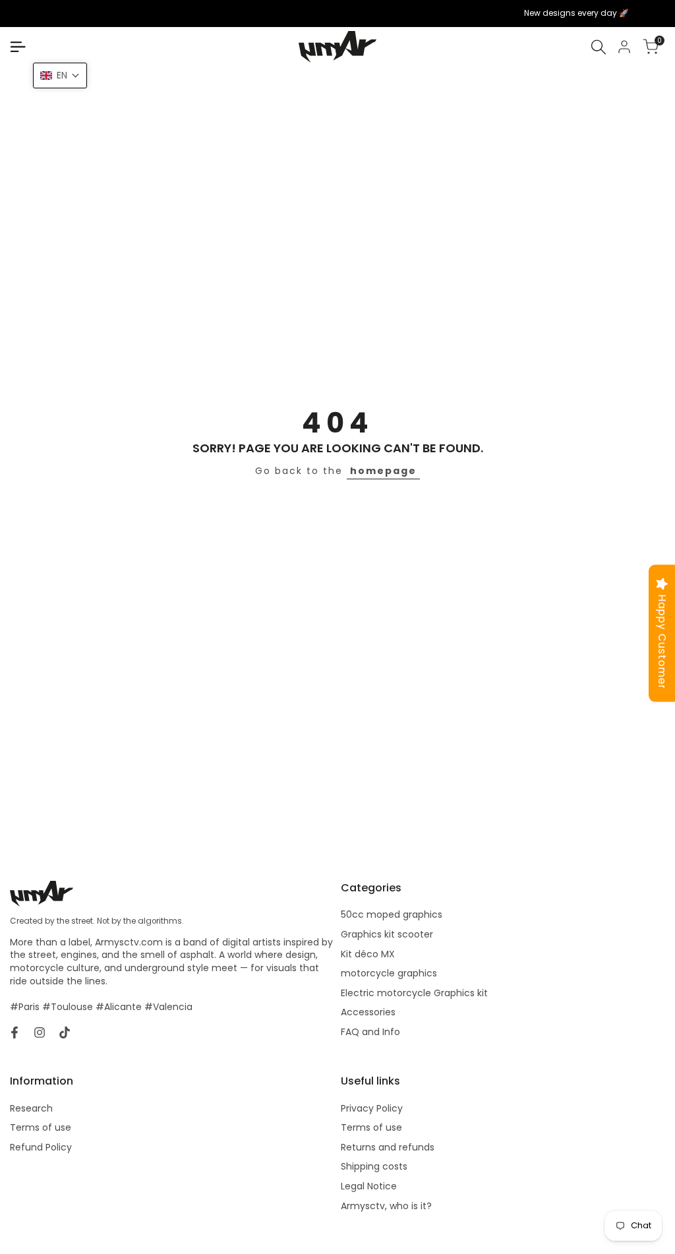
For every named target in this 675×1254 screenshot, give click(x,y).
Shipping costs (374, 1166)
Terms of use (40, 1127)
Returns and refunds (387, 1147)
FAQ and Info (370, 1031)
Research (31, 1108)
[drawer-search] (598, 47)
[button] (60, 75)
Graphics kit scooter (387, 934)
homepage (383, 470)
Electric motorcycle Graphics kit (414, 993)
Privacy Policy (372, 1108)
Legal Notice (369, 1186)
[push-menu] (18, 47)
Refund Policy (41, 1147)
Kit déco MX (368, 954)
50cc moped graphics (391, 914)
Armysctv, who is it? (386, 1205)
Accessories (368, 1012)
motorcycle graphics (389, 973)
